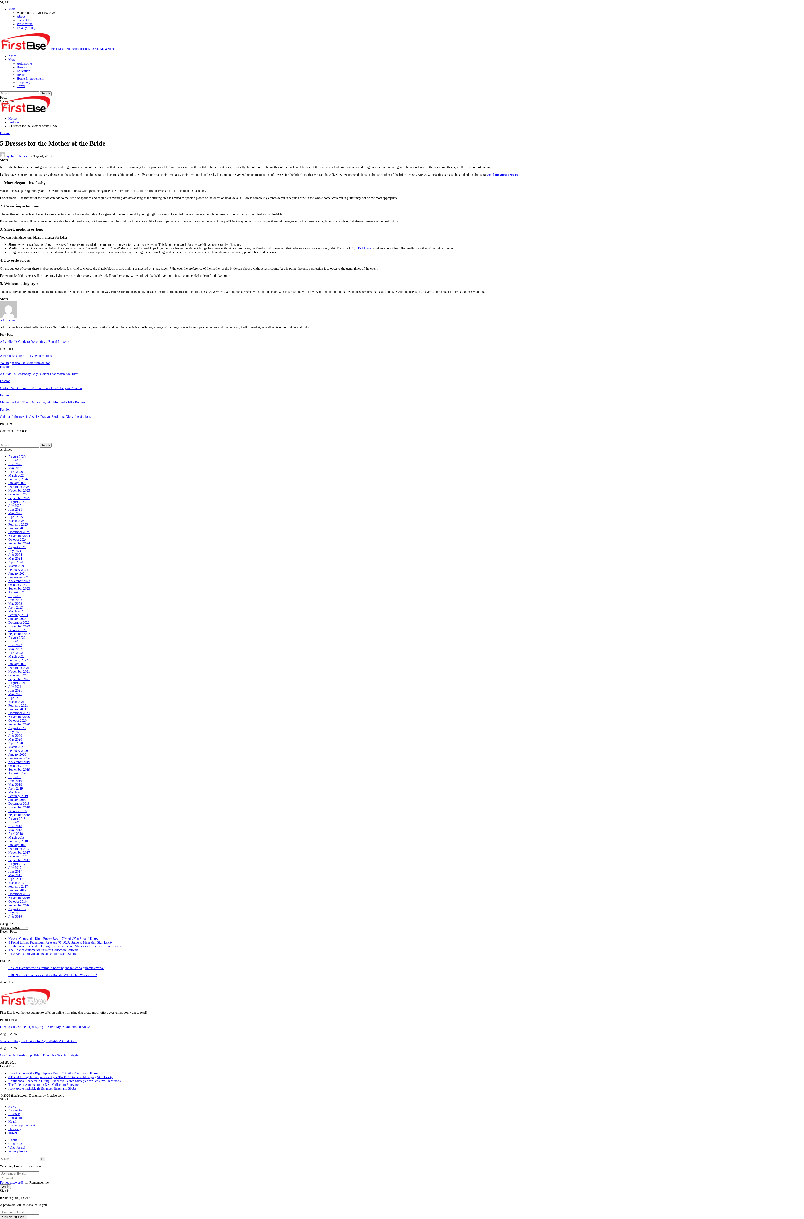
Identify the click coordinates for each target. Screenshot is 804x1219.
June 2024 (15, 554)
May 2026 (15, 468)
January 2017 (17, 890)
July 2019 (14, 777)
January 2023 (17, 618)
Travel (21, 86)
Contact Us (24, 20)
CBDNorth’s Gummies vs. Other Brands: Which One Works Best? (52, 975)
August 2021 (17, 683)
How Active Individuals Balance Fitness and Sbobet (42, 953)
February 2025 (18, 524)
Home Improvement (30, 78)
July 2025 (14, 505)
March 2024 (16, 566)
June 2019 (15, 781)
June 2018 (15, 826)
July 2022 (14, 641)
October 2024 (17, 539)
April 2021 (15, 698)
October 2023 (17, 585)
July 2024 (14, 551)
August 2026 (17, 456)
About (21, 16)
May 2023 (15, 603)
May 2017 (15, 875)
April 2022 (15, 652)
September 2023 (19, 588)
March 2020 (16, 747)
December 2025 (19, 487)
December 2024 (19, 532)
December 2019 (19, 758)
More (11, 9)
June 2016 (15, 916)
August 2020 (17, 728)
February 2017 (18, 886)
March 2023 (16, 611)
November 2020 (19, 717)
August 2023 (17, 592)
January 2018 (17, 845)
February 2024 (18, 569)
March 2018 (16, 837)
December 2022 (19, 622)
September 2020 (19, 724)
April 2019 (15, 788)
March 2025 (16, 520)
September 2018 (19, 815)
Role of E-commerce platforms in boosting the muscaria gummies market (56, 968)
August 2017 (17, 864)
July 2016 (14, 913)
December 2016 (19, 894)
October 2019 (17, 766)
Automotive (24, 63)
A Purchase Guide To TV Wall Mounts (26, 356)
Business (22, 67)
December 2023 (19, 577)
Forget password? (11, 1182)
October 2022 (17, 630)
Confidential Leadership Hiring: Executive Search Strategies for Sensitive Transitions (64, 946)
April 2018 (15, 833)
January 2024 (17, 573)
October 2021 (17, 675)
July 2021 (14, 686)
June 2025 (15, 509)
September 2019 (19, 769)
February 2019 (18, 796)
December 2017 (19, 849)
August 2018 (17, 818)
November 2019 (19, 762)
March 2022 (16, 656)
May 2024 (15, 558)
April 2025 (15, 517)
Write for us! (25, 24)
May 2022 (15, 649)
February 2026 (18, 479)
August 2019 (17, 773)
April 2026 (15, 471)
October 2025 (17, 494)
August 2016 (17, 909)
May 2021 (15, 694)
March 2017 (16, 882)
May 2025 (15, 513)
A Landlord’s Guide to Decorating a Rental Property (34, 341)
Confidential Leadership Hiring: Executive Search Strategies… (41, 1055)
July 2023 (14, 596)
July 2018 (14, 822)
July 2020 (14, 732)
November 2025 (19, 490)
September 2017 (19, 860)
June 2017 (15, 871)
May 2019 (15, 784)
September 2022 (19, 634)
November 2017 (19, 852)
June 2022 (15, 645)
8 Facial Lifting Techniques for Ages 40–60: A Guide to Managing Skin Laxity (60, 942)
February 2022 (18, 660)
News (12, 56)
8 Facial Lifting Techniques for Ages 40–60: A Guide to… (38, 1041)
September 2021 (19, 679)
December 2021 (19, 668)
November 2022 (19, 626)
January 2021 (17, 709)
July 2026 (14, 460)
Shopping (23, 82)
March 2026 (16, 475)
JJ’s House (363, 248)
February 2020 (18, 750)
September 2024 (19, 543)
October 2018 (17, 811)
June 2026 (15, 464)
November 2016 (19, 898)
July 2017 (14, 867)
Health (21, 74)
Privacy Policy (26, 28)
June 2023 (15, 600)
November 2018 (19, 807)
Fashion (5, 133)
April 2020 (15, 743)
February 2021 (18, 705)
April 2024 (15, 562)
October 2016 (17, 901)
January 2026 (17, 483)
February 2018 (18, 841)
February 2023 (18, 615)
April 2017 (15, 879)
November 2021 (19, 671)
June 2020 (15, 735)
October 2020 (17, 720)
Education (23, 71)
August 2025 (17, 502)
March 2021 (16, 701)
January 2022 (17, 664)
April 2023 (15, 607)
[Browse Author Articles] (8, 316)
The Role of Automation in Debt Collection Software (43, 950)
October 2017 (17, 856)
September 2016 (19, 905)
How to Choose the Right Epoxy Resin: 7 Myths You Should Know (53, 938)
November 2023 (19, 581)
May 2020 (15, 739)
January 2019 (17, 799)
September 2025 (19, 498)
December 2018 (19, 803)
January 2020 (17, 754)
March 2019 (16, 792)
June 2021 (15, 690)
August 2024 (17, 547)
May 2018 (15, 830)
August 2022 (17, 637)
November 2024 (19, 536)
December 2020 (19, 713)
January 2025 (17, 528)
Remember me (39, 1182)
